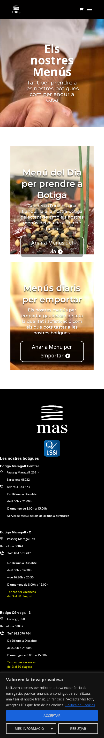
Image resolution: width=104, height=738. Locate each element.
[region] (52, 705)
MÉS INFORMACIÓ (29, 728)
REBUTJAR (78, 728)
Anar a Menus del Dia (52, 247)
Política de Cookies (80, 705)
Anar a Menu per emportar (52, 351)
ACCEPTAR (52, 715)
